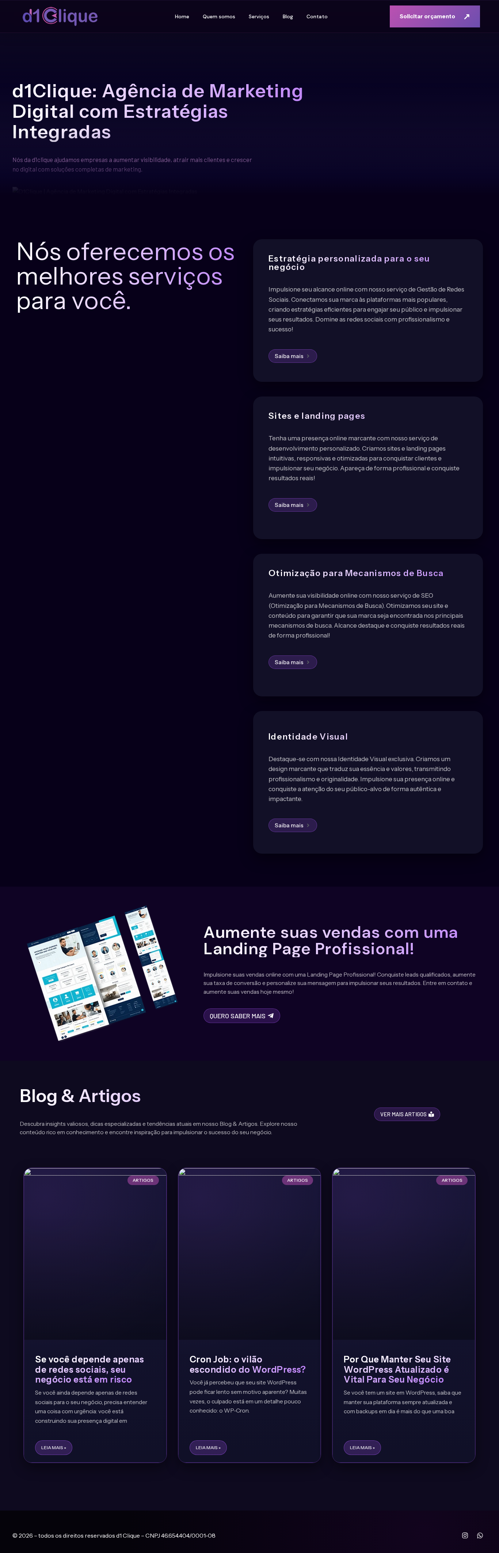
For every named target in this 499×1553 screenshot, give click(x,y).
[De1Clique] (60, 16)
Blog (288, 16)
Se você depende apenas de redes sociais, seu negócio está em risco (89, 1369)
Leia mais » (53, 1447)
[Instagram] (465, 1535)
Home (182, 16)
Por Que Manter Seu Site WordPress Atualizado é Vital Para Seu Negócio (397, 1369)
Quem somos (219, 16)
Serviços (259, 16)
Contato (317, 16)
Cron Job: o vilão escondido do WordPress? (248, 1364)
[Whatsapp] (480, 1535)
